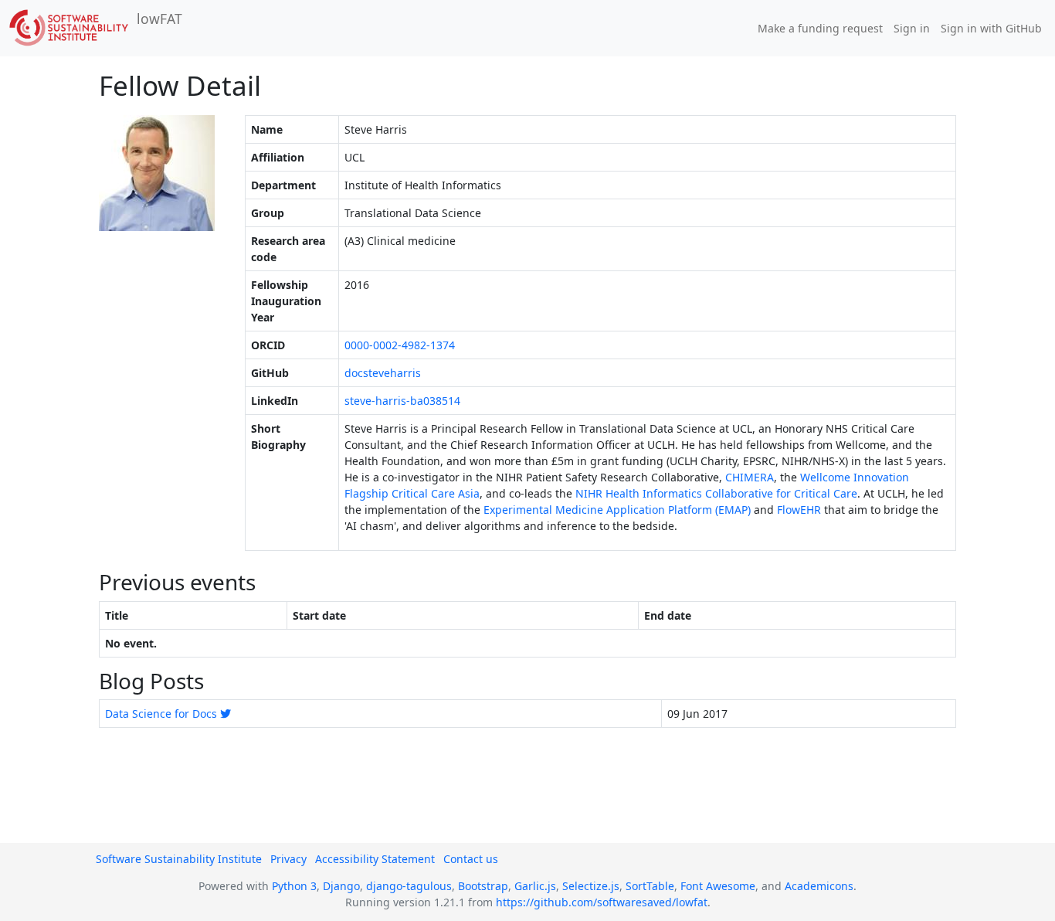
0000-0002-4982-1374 (399, 345)
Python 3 (294, 886)
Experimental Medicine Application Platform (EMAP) (617, 509)
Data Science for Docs (161, 713)
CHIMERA (749, 477)
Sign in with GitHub (991, 28)
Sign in (912, 28)
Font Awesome (717, 886)
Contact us (470, 858)
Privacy (288, 858)
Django (341, 886)
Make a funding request (820, 28)
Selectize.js (590, 886)
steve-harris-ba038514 (402, 400)
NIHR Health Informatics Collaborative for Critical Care (716, 493)
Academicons (819, 886)
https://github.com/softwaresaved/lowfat (601, 902)
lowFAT (159, 18)
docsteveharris (382, 372)
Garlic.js (535, 886)
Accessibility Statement (375, 858)
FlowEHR (799, 509)
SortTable (650, 886)
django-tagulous (409, 886)
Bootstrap (483, 886)
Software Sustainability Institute (179, 858)
